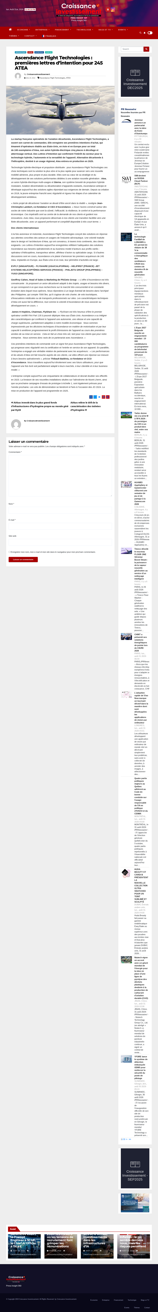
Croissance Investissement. (67, 1299)
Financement (62, 30)
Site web (12, 536)
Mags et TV (105, 30)
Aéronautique (21, 52)
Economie (23, 30)
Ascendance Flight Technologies (52, 78)
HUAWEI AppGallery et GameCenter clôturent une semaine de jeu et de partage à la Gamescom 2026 (141, 493)
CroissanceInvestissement (38, 74)
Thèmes (13, 36)
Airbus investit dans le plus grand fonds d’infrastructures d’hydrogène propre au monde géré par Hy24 (39, 406)
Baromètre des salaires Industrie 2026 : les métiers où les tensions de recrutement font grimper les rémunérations (60, 1237)
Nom (11, 504)
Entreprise (41, 30)
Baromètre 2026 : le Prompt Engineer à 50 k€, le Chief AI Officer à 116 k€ (23, 1240)
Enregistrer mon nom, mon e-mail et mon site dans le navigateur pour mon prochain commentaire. (53, 552)
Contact (29, 36)
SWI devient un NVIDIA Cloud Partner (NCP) (141, 180)
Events (122, 30)
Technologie (84, 30)
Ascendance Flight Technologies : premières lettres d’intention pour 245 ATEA (59, 63)
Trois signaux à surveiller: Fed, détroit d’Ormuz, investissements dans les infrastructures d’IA (95, 1237)
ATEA (68, 78)
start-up (49, 52)
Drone (30, 52)
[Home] (10, 30)
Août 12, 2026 (128, 1251)
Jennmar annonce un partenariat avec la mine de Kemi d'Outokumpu (141, 127)
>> (129, 1139)
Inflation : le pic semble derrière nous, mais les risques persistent (133, 1241)
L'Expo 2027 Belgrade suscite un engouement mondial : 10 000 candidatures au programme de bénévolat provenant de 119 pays (141, 341)
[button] (140, 33)
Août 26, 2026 (19, 1251)
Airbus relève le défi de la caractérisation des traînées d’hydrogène (85, 406)
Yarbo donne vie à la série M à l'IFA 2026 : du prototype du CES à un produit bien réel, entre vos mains (141, 422)
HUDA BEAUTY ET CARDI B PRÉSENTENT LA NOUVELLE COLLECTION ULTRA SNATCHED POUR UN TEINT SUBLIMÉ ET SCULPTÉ (141, 885)
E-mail (12, 520)
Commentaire (15, 452)
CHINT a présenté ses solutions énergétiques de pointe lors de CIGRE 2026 (141, 642)
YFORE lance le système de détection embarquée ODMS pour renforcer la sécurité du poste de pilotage (141, 1067)
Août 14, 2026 (92, 1251)
